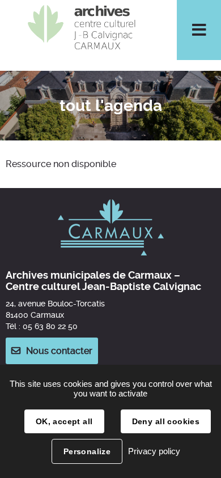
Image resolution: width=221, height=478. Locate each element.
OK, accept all (64, 421)
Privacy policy (154, 451)
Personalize (87, 451)
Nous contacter (59, 350)
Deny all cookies (166, 421)
